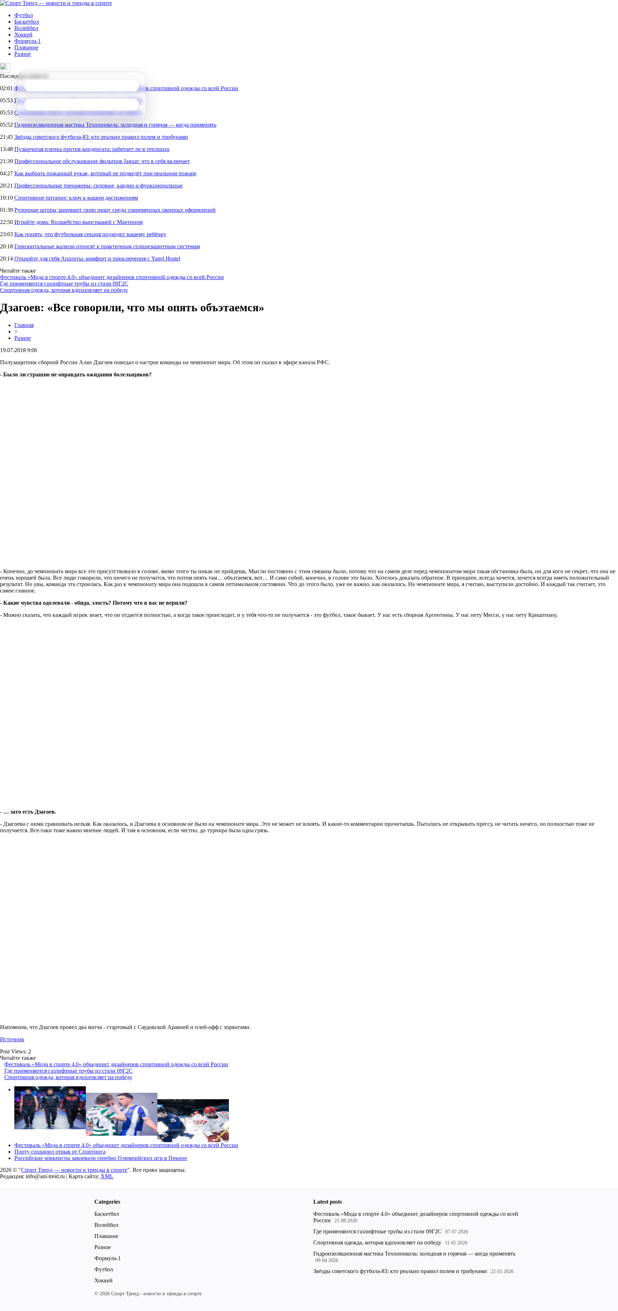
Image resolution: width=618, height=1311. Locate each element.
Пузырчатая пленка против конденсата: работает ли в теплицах (92, 149)
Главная (24, 325)
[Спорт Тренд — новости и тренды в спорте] (56, 3)
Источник (12, 1039)
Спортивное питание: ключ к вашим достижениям (76, 198)
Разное (22, 54)
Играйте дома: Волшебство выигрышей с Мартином (78, 222)
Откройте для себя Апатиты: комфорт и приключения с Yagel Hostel (97, 258)
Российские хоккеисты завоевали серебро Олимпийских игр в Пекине (100, 1158)
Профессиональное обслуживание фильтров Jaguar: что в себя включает (102, 161)
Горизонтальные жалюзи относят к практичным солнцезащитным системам (107, 246)
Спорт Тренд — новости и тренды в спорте (74, 1170)
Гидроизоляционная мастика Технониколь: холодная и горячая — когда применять (115, 125)
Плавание (26, 47)
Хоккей (23, 34)
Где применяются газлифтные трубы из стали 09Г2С (64, 284)
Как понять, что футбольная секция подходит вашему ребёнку (90, 234)
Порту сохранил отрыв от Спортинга (60, 1152)
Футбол (23, 15)
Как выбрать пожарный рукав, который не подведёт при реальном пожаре (105, 173)
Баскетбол (26, 22)
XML (106, 1176)
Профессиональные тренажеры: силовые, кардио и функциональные (98, 185)
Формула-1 (27, 41)
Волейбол (26, 28)
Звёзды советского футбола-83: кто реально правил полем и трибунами (101, 137)
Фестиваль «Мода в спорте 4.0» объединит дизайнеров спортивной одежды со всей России (112, 277)
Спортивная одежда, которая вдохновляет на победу (64, 290)
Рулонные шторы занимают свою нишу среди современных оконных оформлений (115, 210)
